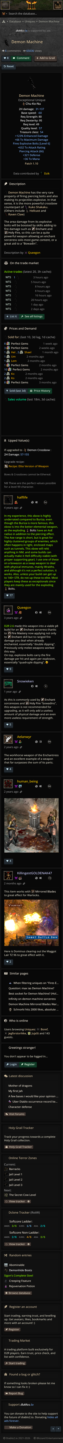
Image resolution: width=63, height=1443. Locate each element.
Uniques (30, 1029)
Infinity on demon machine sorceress (32, 999)
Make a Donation (20, 1427)
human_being (27, 781)
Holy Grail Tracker (20, 1147)
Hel (13, 352)
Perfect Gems (19, 343)
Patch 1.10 (31, 163)
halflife (22, 497)
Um (13, 356)
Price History (41, 390)
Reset (10, 66)
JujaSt (35, 1033)
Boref (44, 1029)
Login (13, 1064)
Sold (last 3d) (17, 390)
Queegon (24, 607)
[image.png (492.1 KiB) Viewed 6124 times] (31, 922)
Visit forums (16, 1114)
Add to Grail (47, 58)
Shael (27, 352)
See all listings (33, 316)
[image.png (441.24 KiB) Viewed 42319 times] (31, 825)
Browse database (19, 1293)
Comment (22, 58)
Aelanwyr (24, 736)
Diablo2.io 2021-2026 (18, 1438)
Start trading (17, 1363)
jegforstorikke (17, 1033)
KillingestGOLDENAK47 (34, 873)
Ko (12, 374)
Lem (14, 361)
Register (29, 1064)
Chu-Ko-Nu (33, 104)
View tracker (16, 1201)
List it (13, 316)
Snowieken (25, 681)
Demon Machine (49, 21)
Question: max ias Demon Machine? (31, 988)
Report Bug (16, 1393)
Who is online (18, 1021)
